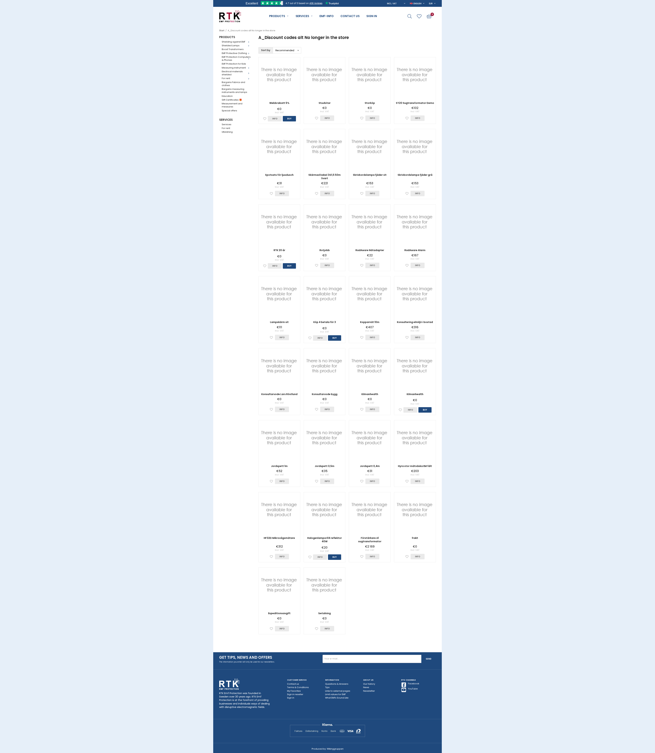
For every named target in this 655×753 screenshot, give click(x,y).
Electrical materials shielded (232, 73)
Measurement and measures (232, 105)
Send (428, 658)
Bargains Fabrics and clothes (233, 84)
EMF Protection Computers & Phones (236, 58)
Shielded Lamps (230, 45)
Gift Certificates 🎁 (232, 99)
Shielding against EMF (233, 41)
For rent (226, 78)
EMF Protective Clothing (234, 53)
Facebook (413, 683)
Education (227, 96)
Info (274, 118)
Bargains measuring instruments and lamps (234, 91)
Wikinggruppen (335, 748)
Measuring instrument (234, 67)
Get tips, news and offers (245, 657)
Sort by (265, 50)
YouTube (413, 688)
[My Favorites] (419, 16)
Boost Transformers (233, 49)
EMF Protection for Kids (234, 63)
